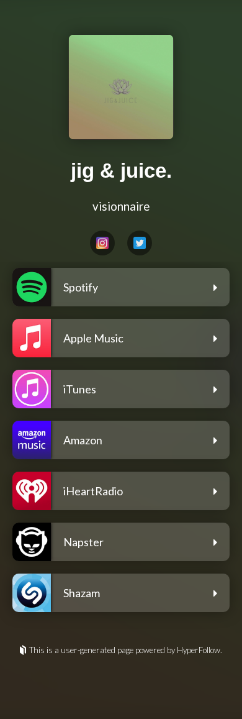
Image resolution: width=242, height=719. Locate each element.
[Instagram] (102, 243)
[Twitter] (139, 243)
